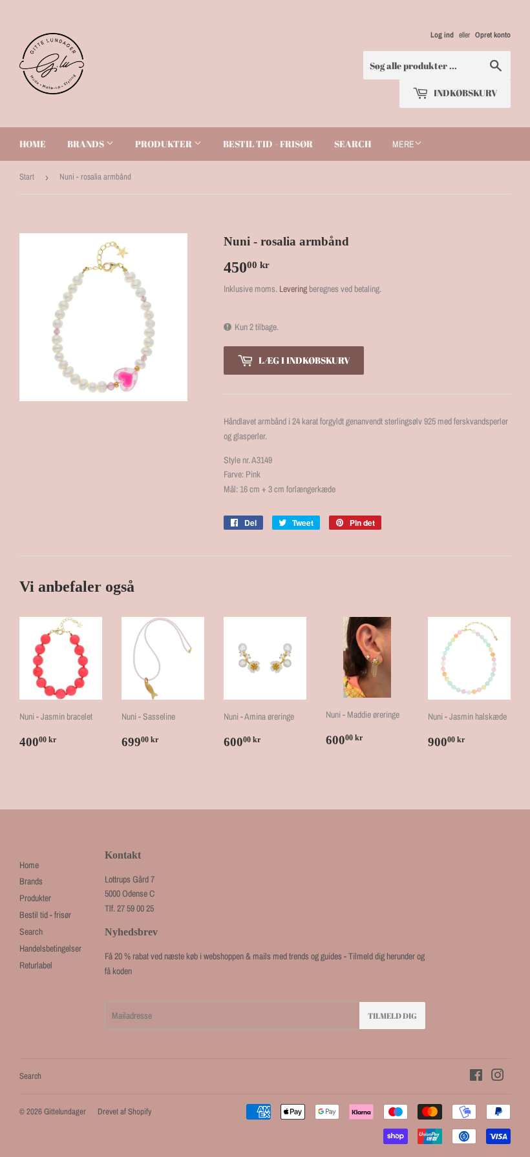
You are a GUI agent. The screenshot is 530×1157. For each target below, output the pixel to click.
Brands (86, 144)
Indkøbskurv (465, 93)
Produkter (164, 144)
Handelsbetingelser (50, 948)
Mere (403, 144)
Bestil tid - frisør (268, 144)
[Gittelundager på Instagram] (497, 1077)
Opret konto (493, 35)
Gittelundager (65, 1111)
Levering (293, 289)
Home (32, 144)
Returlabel (35, 965)
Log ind (442, 35)
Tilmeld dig (392, 1015)
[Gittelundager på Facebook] (476, 1077)
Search (352, 144)
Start (26, 176)
